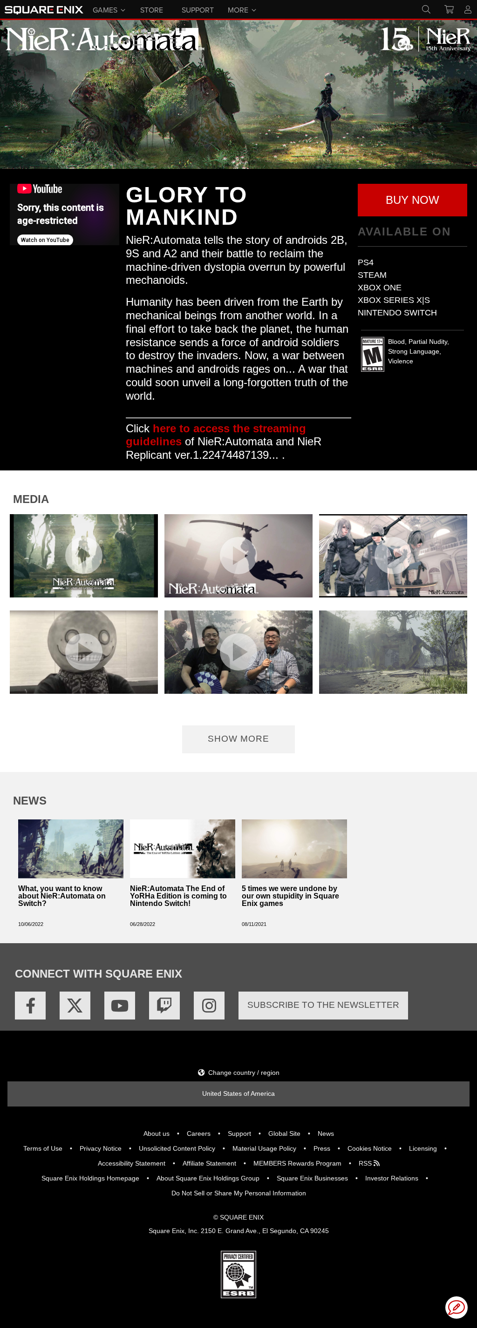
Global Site (284, 1133)
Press (321, 1148)
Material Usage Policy (264, 1148)
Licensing (423, 1148)
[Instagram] (209, 1005)
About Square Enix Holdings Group (208, 1178)
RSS (366, 1163)
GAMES (105, 9)
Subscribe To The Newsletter (323, 1005)
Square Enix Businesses (312, 1178)
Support (239, 1133)
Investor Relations (391, 1178)
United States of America (238, 1093)
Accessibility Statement (131, 1163)
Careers (199, 1133)
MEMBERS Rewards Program (297, 1163)
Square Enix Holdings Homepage (90, 1178)
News (326, 1133)
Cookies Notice (370, 1148)
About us (156, 1133)
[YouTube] (119, 1005)
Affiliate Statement (209, 1163)
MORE (238, 9)
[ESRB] (238, 1274)
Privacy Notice (101, 1148)
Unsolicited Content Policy (177, 1148)
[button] (412, 200)
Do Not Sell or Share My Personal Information (238, 1193)
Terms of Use (42, 1148)
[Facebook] (30, 1005)
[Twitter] (75, 1005)
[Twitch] (164, 1005)
